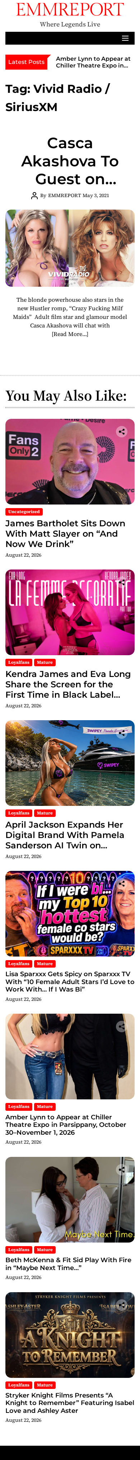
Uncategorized (24, 512)
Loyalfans (18, 662)
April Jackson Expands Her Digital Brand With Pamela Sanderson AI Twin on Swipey (65, 840)
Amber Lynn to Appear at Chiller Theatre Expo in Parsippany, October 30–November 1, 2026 (93, 69)
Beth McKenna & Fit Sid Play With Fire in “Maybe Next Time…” (68, 1264)
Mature (45, 662)
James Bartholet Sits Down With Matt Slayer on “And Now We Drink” (65, 533)
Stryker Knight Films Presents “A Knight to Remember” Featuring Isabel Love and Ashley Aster (69, 1403)
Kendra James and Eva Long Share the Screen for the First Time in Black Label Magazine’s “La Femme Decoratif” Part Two (68, 694)
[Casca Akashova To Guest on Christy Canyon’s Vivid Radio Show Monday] (70, 248)
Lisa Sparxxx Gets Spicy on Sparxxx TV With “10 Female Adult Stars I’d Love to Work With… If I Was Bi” (70, 981)
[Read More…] (70, 334)
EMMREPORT (64, 195)
